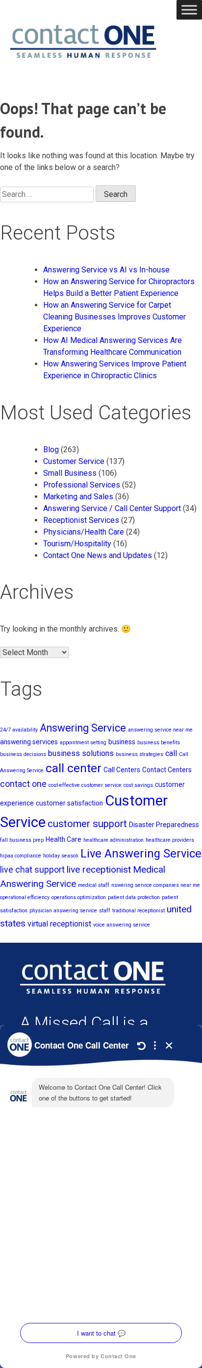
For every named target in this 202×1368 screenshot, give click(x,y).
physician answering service (63, 910)
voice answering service (121, 925)
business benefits (158, 742)
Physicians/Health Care (83, 532)
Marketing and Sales (78, 496)
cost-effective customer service (85, 785)
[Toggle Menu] (189, 9)
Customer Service (73, 461)
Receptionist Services (81, 520)
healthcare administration (113, 840)
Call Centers (121, 770)
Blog (51, 449)
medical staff (93, 885)
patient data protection (134, 897)
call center (73, 768)
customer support (87, 824)
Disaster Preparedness (164, 825)
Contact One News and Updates (97, 555)
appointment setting (83, 742)
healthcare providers (170, 840)
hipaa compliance (20, 856)
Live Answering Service (141, 853)
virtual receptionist (59, 923)
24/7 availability (19, 730)
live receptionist (99, 869)
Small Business (70, 473)
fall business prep (22, 840)
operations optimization (78, 897)
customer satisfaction (69, 803)
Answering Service (83, 728)
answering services (29, 742)
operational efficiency (25, 897)
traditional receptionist (138, 910)
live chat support (32, 870)
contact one (23, 784)
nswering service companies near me (155, 885)
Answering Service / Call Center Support (112, 508)
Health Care (63, 839)
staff (104, 910)
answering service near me (160, 730)
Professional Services (81, 484)
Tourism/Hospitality (77, 543)
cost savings (138, 785)
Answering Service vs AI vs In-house (106, 269)
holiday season (60, 856)
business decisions (23, 754)
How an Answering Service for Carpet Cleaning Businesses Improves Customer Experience (114, 316)
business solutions (81, 753)
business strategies (139, 754)
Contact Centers (167, 770)
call (171, 753)
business (121, 742)
